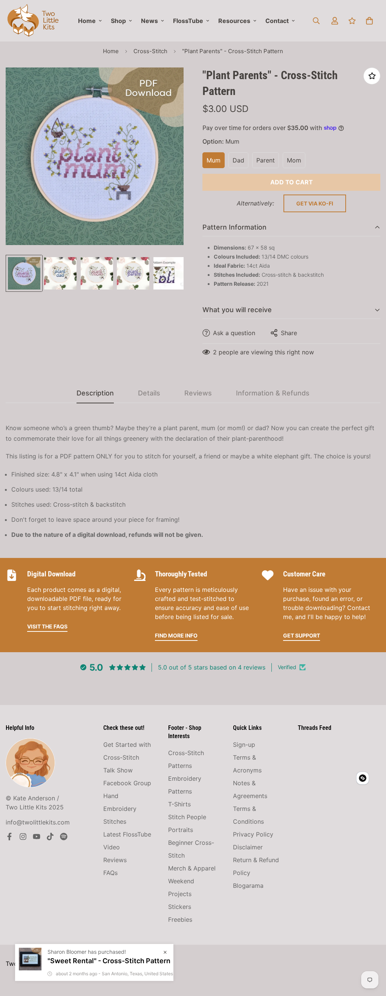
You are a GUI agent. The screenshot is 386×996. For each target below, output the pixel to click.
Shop (118, 21)
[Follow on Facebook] (9, 836)
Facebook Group (127, 783)
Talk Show (118, 770)
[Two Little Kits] (33, 20)
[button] (369, 20)
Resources (234, 21)
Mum (214, 160)
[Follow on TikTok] (50, 836)
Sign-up (244, 744)
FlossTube (188, 21)
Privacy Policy (253, 834)
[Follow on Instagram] (23, 836)
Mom (294, 160)
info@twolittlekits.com (38, 822)
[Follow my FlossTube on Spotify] (63, 836)
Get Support (301, 635)
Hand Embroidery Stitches (119, 808)
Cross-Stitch (150, 51)
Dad (238, 160)
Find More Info (176, 635)
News (149, 21)
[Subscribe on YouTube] (36, 836)
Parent (265, 160)
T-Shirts (179, 804)
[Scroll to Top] (371, 955)
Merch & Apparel (192, 868)
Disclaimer (248, 847)
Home (87, 21)
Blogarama (248, 885)
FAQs (110, 872)
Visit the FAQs (47, 626)
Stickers (179, 906)
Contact (277, 21)
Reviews (115, 860)
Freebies (180, 919)
